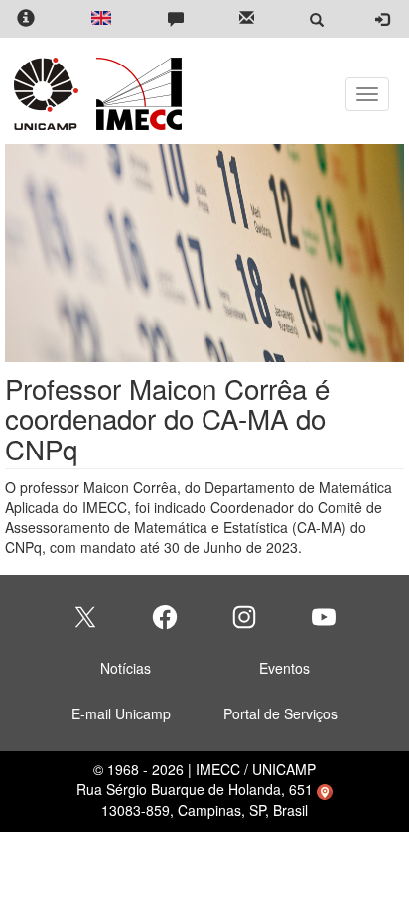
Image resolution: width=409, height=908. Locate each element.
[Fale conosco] (176, 19)
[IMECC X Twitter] (85, 617)
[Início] (135, 94)
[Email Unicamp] (246, 19)
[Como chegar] (325, 789)
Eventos (284, 668)
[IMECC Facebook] (165, 617)
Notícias (125, 668)
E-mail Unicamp (121, 713)
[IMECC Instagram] (244, 617)
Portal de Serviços (280, 713)
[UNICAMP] (49, 94)
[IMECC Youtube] (324, 617)
